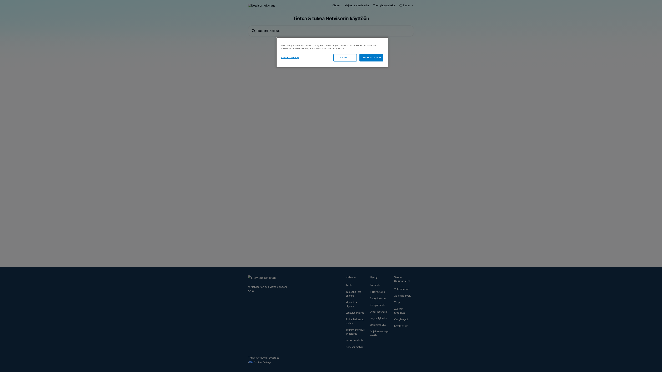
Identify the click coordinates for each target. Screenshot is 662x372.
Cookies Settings (290, 57)
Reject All (345, 57)
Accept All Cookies (371, 57)
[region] (332, 52)
